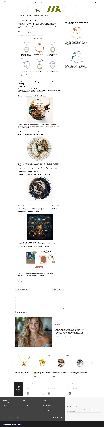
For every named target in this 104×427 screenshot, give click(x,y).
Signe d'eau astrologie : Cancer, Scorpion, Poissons (75, 65)
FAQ (23, 402)
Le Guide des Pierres (6, 407)
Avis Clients (25, 403)
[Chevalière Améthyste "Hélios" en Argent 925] (80, 362)
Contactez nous (25, 405)
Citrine (97, 424)
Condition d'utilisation (46, 408)
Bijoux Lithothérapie (6, 402)
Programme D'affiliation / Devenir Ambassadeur (31, 408)
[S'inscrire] (100, 411)
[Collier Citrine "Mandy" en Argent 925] (24, 362)
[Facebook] (53, 417)
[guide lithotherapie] (39, 258)
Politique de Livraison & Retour (48, 402)
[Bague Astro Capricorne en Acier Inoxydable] (52, 65)
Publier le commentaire (22, 312)
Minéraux (4, 403)
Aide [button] (24, 400)
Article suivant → (58, 289)
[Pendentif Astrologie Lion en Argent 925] (52, 47)
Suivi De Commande (26, 407)
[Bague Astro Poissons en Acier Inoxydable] (26, 65)
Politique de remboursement (48, 403)
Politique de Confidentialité (47, 405)
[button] (33, 3)
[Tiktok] (55, 417)
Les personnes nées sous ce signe (25, 124)
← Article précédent (22, 289)
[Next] (92, 363)
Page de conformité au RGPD (48, 410)
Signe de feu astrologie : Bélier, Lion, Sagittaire (74, 41)
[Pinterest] (57, 417)
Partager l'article (22, 281)
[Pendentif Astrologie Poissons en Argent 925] (26, 47)
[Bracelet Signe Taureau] (39, 47)
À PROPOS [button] (44, 400)
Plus (65, 46)
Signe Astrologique (6, 405)
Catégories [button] (5, 400)
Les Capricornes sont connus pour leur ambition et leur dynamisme (31, 202)
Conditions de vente (46, 407)
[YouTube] (61, 417)
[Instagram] (59, 417)
